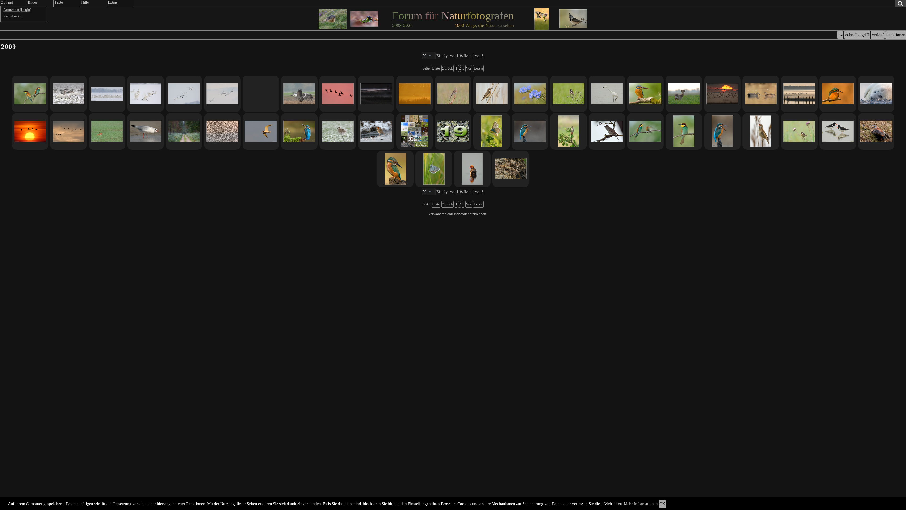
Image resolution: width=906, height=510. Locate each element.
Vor (468, 68)
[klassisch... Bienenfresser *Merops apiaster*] (684, 131)
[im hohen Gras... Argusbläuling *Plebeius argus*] (433, 169)
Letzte (478, 68)
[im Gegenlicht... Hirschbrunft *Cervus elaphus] (414, 94)
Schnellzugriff (857, 35)
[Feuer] (837, 94)
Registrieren (12, 16)
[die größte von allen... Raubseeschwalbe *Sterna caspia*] (261, 131)
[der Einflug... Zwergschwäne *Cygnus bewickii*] (184, 94)
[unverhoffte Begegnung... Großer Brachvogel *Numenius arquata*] (337, 131)
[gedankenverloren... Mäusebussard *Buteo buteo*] (261, 94)
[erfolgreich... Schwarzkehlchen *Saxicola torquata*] (568, 94)
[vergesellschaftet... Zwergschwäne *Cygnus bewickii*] (68, 94)
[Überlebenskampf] (876, 131)
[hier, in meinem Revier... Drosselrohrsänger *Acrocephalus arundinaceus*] (760, 131)
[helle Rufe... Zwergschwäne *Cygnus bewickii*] (222, 94)
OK (662, 504)
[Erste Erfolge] (645, 94)
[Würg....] (530, 131)
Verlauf (878, 35)
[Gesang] (722, 131)
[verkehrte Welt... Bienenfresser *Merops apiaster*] (30, 94)
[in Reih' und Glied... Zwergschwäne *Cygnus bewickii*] (107, 94)
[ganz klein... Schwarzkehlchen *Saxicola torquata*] (799, 131)
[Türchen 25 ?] (414, 131)
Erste (436, 68)
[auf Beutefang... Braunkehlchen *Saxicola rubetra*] (491, 94)
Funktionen (895, 35)
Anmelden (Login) (17, 10)
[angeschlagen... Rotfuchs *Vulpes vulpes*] (107, 131)
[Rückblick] (395, 169)
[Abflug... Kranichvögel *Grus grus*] (299, 94)
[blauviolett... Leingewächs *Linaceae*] (530, 94)
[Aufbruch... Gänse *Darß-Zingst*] (722, 94)
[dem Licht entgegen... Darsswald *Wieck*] (184, 131)
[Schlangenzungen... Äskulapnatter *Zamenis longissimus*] (510, 169)
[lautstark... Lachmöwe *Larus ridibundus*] (145, 131)
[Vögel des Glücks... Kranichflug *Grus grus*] (30, 131)
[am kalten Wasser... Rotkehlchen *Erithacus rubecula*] (376, 131)
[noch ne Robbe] (876, 94)
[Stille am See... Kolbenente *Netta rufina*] (472, 169)
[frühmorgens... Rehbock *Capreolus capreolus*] (684, 94)
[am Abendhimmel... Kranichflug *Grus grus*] (68, 131)
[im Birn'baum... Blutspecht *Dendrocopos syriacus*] (568, 131)
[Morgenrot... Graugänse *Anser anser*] (337, 94)
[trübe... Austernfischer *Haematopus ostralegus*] (837, 131)
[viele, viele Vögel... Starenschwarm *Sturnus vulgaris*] (222, 131)
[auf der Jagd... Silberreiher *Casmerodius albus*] (607, 94)
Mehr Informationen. (641, 504)
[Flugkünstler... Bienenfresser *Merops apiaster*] (645, 131)
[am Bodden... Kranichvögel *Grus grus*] (799, 94)
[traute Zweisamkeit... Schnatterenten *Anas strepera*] (760, 94)
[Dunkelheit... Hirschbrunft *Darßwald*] (376, 94)
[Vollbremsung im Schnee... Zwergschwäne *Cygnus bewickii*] (145, 94)
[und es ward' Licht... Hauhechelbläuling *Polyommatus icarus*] (491, 131)
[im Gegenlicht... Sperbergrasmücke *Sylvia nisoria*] (607, 131)
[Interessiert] (299, 131)
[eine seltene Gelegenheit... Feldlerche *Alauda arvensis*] (453, 94)
